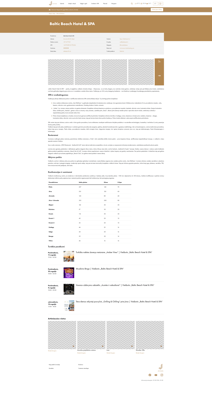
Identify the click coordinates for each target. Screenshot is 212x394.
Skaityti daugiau (52, 351)
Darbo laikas (53, 51)
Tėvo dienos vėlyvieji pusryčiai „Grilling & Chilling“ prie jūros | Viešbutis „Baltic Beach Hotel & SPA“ (119, 302)
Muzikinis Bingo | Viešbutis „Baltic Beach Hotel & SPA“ (100, 269)
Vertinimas (52, 48)
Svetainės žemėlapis (83, 368)
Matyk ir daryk (72, 3)
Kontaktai (51, 368)
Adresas (52, 39)
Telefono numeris (54, 42)
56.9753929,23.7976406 (70, 45)
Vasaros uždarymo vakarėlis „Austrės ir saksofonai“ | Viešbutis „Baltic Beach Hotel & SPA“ (115, 285)
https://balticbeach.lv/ (125, 39)
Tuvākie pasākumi (111, 51)
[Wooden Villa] (150, 335)
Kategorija (109, 45)
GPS (51, 45)
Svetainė (109, 39)
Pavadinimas (53, 36)
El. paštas (109, 42)
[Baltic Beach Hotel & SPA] (61, 72)
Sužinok (62, 3)
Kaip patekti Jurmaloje (54, 364)
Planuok (105, 3)
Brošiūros (80, 364)
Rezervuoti (109, 48)
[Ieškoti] (132, 3)
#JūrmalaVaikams (60, 13)
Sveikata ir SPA (95, 3)
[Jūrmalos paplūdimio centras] (91, 335)
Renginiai (114, 3)
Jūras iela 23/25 (67, 39)
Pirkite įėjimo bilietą (157, 9)
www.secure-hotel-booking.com (127, 48)
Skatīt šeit (122, 51)
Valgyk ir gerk (83, 3)
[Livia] (121, 335)
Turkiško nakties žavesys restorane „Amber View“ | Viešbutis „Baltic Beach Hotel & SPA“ (114, 252)
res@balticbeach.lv (124, 42)
